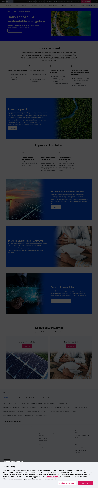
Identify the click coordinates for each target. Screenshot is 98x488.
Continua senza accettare (13, 461)
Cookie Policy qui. (53, 477)
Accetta (85, 483)
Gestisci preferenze (66, 483)
